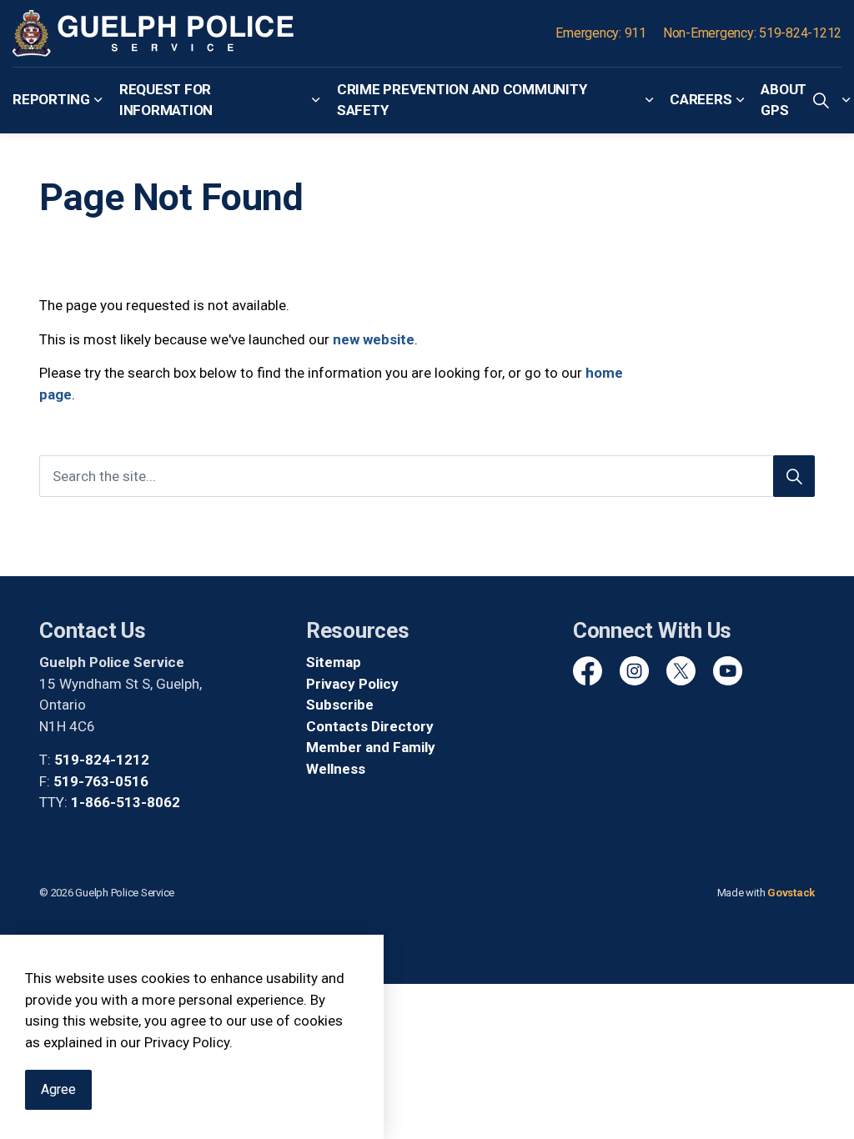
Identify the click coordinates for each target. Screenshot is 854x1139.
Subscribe (340, 704)
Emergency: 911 (600, 33)
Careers (700, 99)
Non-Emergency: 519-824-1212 (752, 33)
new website (373, 339)
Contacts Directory (370, 726)
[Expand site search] (820, 100)
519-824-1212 (101, 759)
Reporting (51, 99)
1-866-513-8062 (125, 802)
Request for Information (166, 100)
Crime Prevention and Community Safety (462, 100)
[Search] (794, 476)
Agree (58, 1089)
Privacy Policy (352, 683)
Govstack (791, 892)
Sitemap (333, 662)
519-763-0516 (100, 781)
